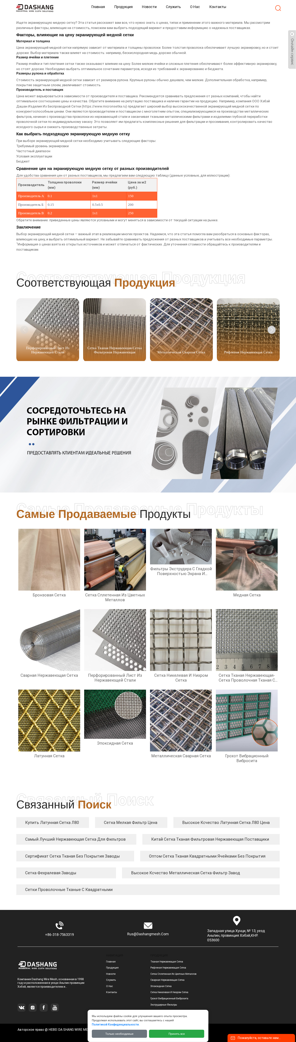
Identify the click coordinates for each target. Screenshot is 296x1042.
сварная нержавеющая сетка (167, 980)
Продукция (112, 967)
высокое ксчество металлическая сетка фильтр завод (185, 872)
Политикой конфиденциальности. (116, 1024)
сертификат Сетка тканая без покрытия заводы (72, 856)
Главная (111, 961)
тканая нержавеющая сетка (166, 961)
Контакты (111, 992)
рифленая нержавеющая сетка (168, 967)
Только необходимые (119, 1033)
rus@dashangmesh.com (148, 934)
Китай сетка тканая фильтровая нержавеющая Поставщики (210, 839)
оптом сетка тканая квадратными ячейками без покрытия (207, 856)
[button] (272, 330)
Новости (111, 974)
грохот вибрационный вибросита (169, 998)
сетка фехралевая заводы (50, 872)
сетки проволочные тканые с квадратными (69, 889)
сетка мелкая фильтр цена (130, 822)
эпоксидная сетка (161, 986)
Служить (111, 980)
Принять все (177, 1033)
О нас (109, 986)
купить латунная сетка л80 (52, 822)
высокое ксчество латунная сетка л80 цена (226, 822)
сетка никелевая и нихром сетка (169, 992)
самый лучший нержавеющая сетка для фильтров (75, 839)
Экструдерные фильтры (163, 1004)
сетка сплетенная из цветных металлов (173, 974)
